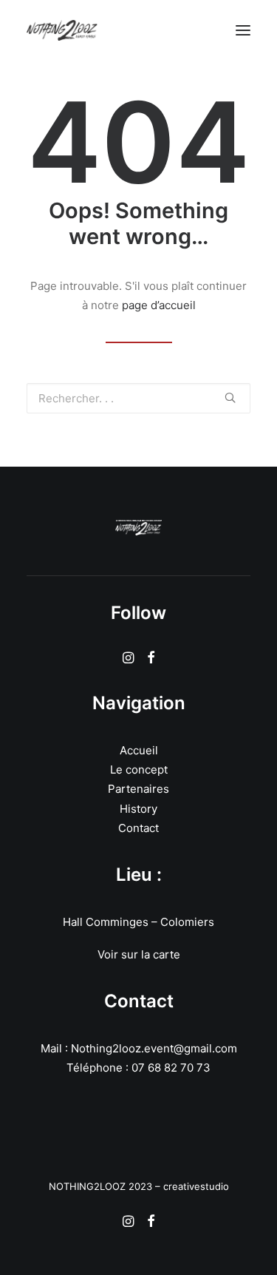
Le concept (139, 769)
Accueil (139, 750)
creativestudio (196, 1186)
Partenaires (138, 789)
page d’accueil (159, 305)
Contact (138, 828)
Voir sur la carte (139, 954)
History (138, 809)
